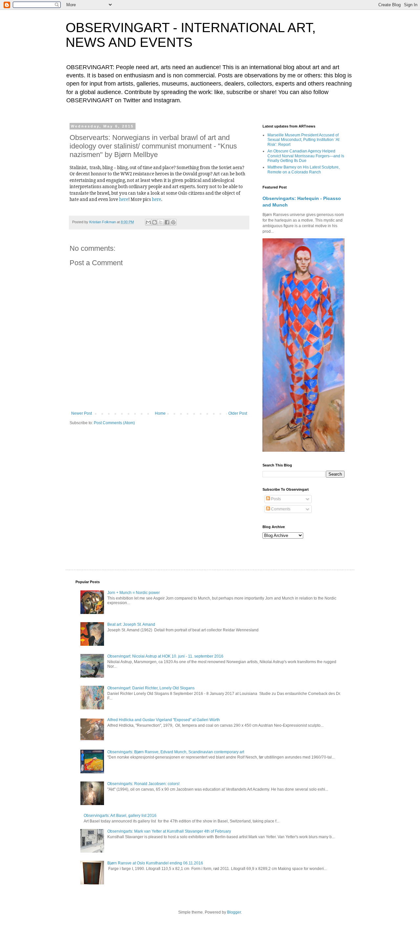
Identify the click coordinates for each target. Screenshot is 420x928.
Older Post (237, 413)
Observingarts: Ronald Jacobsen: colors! (143, 783)
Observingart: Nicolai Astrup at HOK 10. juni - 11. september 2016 (165, 656)
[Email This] (148, 222)
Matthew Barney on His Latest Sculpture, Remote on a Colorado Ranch (303, 169)
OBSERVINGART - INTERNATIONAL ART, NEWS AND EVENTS (191, 34)
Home (160, 413)
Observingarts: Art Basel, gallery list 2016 (120, 815)
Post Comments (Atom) (114, 423)
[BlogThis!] (154, 222)
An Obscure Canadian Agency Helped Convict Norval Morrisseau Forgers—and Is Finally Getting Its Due (305, 156)
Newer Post (81, 413)
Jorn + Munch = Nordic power (133, 592)
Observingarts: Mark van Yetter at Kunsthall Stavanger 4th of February (169, 831)
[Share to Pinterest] (173, 222)
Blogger (234, 912)
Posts (275, 499)
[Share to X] (161, 222)
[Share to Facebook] (167, 222)
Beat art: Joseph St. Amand (131, 624)
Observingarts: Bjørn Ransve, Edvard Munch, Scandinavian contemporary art (175, 752)
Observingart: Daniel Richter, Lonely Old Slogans (151, 688)
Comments (280, 509)
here (123, 199)
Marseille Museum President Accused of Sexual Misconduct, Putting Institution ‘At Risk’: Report (303, 140)
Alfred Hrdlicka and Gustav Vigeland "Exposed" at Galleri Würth (163, 720)
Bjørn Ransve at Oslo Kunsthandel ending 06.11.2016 (155, 863)
